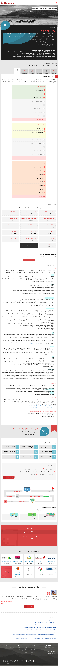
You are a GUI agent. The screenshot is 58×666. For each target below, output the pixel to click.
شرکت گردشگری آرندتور (40, 561)
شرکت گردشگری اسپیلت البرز (6, 561)
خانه (54, 27)
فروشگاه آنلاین (33, 649)
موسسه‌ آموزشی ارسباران (29, 561)
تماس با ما (5, 645)
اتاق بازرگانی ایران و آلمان (51, 572)
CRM (26, 647)
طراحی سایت (25, 649)
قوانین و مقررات (12, 650)
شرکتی (34, 647)
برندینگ (26, 652)
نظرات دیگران (30, 606)
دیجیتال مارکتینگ (24, 650)
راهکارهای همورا (32, 645)
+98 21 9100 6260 (51, 651)
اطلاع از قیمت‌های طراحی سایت (29, 260)
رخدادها (18, 649)
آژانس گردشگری (32, 652)
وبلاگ (19, 645)
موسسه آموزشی (33, 650)
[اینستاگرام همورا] (7, 661)
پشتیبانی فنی (25, 654)
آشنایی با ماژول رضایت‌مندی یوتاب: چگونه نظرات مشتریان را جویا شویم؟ (43, 407)
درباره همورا (13, 645)
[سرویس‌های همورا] (5, 661)
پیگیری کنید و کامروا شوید (34, 343)
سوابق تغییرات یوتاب (10, 477)
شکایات (6, 647)
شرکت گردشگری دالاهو (51, 561)
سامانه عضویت (33, 654)
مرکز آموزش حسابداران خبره (17, 561)
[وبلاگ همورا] (3, 661)
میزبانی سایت (25, 655)
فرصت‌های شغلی (12, 649)
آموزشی (18, 647)
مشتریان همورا (12, 647)
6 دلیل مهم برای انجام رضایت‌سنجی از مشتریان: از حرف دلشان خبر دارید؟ (43, 405)
